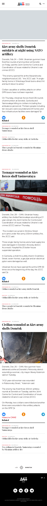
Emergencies (6, 43)
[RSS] (15, 490)
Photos (4, 137)
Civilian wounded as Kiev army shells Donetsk (20, 289)
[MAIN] (32, 490)
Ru (44, 3)
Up (42, 477)
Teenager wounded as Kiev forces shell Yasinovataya (18, 129)
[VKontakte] (4, 117)
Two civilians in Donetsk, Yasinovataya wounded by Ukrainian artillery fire (21, 448)
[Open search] (40, 4)
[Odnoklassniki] (23, 117)
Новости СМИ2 (9, 417)
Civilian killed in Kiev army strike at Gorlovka (20, 139)
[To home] (23, 4)
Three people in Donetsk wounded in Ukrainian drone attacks (21, 148)
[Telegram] (43, 117)
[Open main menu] (3, 4)
